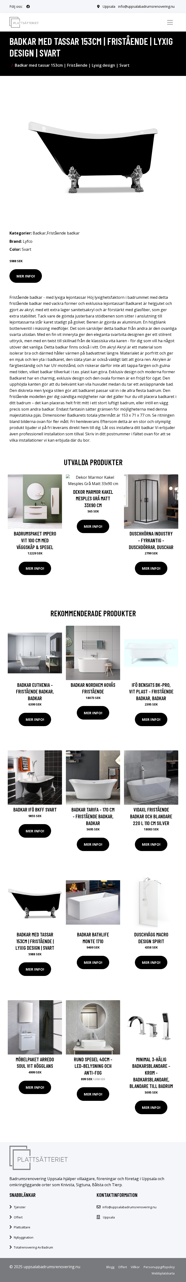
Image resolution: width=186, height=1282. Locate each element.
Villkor (135, 1267)
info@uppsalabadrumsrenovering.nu (146, 6)
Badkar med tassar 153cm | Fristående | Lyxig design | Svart (35, 941)
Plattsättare (22, 1227)
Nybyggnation (23, 1237)
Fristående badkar (63, 233)
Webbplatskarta (163, 1273)
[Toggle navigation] (170, 22)
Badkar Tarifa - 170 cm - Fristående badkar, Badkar (93, 816)
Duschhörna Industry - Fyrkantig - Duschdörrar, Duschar (151, 540)
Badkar (39, 233)
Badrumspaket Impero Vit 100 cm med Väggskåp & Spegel (35, 540)
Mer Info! (25, 276)
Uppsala (109, 6)
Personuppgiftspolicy (159, 1267)
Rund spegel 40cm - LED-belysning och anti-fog (93, 1066)
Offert (18, 1217)
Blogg (110, 1267)
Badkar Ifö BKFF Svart (35, 809)
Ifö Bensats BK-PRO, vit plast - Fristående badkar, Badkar (151, 691)
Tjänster (20, 1207)
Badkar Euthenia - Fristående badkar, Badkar (35, 691)
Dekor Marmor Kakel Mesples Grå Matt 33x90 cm (93, 498)
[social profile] (28, 6)
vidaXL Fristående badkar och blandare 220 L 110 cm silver (151, 816)
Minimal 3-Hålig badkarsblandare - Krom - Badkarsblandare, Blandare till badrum (151, 1072)
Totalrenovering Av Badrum (33, 1247)
